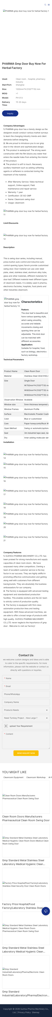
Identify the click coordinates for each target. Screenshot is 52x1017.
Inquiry (10, 113)
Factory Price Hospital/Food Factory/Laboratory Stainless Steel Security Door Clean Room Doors (22, 906)
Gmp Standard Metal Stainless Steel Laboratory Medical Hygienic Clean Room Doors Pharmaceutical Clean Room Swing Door (23, 949)
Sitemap (35, 1012)
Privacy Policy (24, 1012)
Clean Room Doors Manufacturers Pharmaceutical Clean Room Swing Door (26, 818)
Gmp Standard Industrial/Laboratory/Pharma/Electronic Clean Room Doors (25, 993)
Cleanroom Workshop (36, 777)
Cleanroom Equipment (13, 777)
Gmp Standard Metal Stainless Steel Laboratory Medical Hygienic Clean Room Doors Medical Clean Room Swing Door (26, 862)
